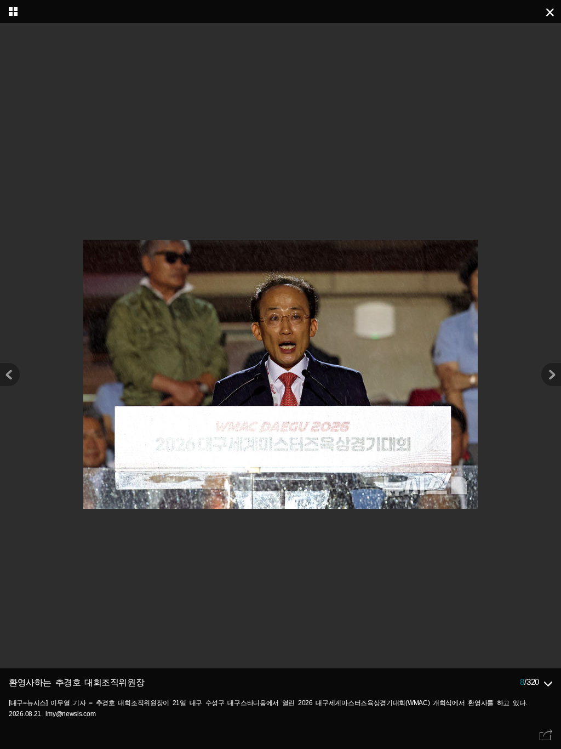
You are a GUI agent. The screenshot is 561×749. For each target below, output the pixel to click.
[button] (551, 374)
